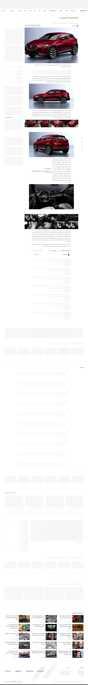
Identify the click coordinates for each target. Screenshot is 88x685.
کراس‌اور (65, 76)
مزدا (50, 76)
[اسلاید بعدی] (3, 126)
